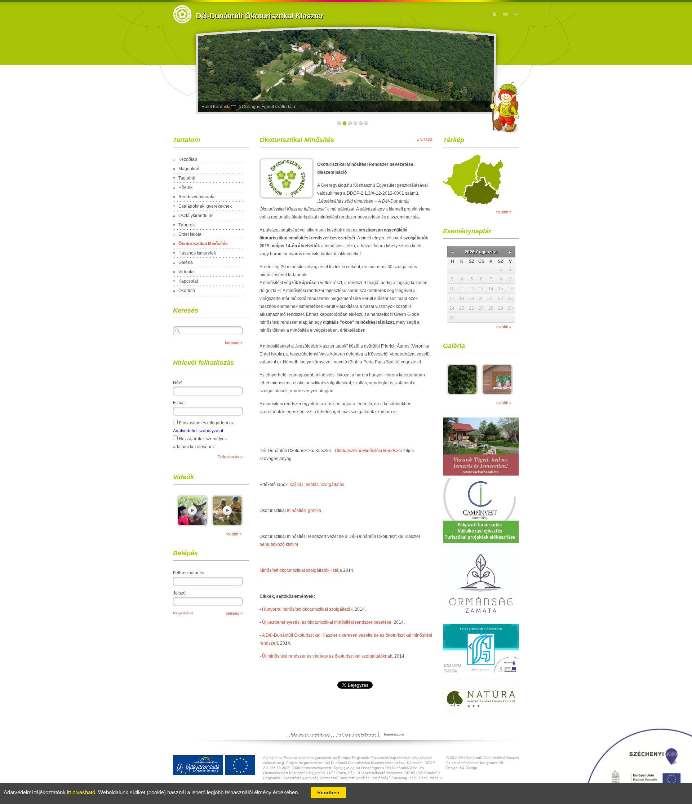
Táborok (186, 224)
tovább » (233, 534)
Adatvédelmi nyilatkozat (310, 734)
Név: (177, 382)
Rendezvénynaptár (197, 196)
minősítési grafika (304, 510)
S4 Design (468, 768)
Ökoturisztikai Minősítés (203, 243)
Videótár (186, 271)
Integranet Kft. (492, 763)
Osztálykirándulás (195, 215)
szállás (296, 484)
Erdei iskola (189, 234)
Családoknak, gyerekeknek (205, 206)
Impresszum (394, 734)
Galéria (185, 262)
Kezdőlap (187, 159)
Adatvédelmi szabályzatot (198, 430)
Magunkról (188, 168)
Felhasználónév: (189, 572)
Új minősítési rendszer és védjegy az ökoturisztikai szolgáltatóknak (327, 656)
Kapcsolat (188, 281)
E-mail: (180, 402)
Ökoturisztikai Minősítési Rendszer (368, 450)
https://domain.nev (182, 14)
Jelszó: (180, 593)
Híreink (185, 187)
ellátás (312, 484)
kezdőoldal (494, 14)
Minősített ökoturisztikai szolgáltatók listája (301, 570)
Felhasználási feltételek (356, 734)
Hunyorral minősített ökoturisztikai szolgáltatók (307, 609)
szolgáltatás (332, 484)
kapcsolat (505, 14)
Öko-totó (186, 290)
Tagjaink (186, 178)
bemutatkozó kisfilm (279, 544)
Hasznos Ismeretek (197, 253)
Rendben (328, 792)
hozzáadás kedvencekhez (516, 14)
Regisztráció (183, 613)
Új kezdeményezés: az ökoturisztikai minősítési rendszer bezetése (326, 622)
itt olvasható (81, 792)
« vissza (424, 139)
